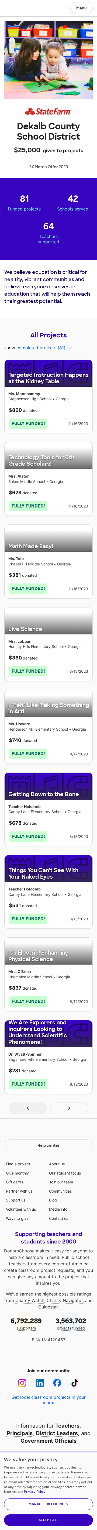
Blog (53, 1200)
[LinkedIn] (39, 1383)
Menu (81, 8)
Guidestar (48, 1307)
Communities (60, 1191)
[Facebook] (57, 1383)
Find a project (18, 1164)
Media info (58, 1209)
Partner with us (19, 1191)
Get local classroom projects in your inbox (49, 1399)
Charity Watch (29, 1300)
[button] (48, 1504)
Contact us (58, 1218)
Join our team (61, 1182)
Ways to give (17, 1218)
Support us (15, 1200)
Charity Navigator (65, 1300)
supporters (26, 1323)
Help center (48, 1145)
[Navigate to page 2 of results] (69, 1108)
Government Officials (48, 1441)
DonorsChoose (17, 8)
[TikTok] (74, 1383)
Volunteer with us (21, 1209)
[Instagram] (22, 1383)
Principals (20, 1433)
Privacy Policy (34, 1491)
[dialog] (48, 1491)
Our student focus (65, 1173)
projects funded (71, 1323)
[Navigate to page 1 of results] (28, 1108)
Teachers (67, 1425)
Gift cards (14, 1182)
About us (57, 1164)
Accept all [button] (49, 1520)
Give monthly (17, 1173)
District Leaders (57, 1433)
